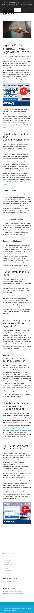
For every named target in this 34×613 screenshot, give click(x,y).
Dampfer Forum (7, 560)
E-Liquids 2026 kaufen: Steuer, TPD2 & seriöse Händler (17, 182)
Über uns (5, 610)
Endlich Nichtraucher (9, 581)
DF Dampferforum (8, 570)
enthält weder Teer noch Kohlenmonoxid (18, 344)
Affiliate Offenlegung (11, 610)
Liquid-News (11, 608)
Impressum (28, 608)
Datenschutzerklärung (20, 608)
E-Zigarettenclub (7, 562)
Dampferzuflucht (7, 564)
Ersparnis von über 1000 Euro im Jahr (19, 430)
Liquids (25, 79)
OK (17, 10)
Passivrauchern (7, 385)
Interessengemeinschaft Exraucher (13, 593)
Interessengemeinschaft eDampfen (13, 591)
